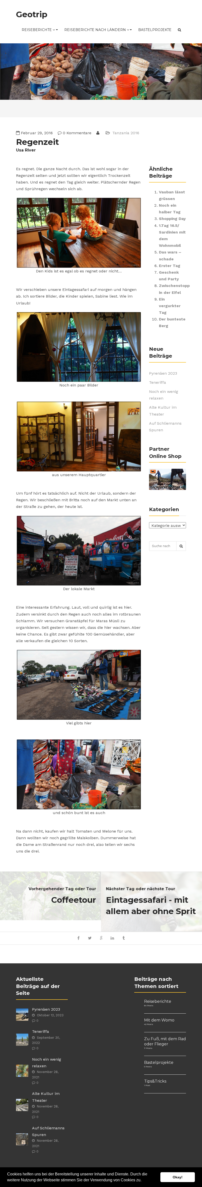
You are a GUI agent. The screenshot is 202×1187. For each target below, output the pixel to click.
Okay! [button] (178, 1177)
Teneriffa (157, 382)
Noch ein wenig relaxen (163, 395)
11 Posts (148, 1048)
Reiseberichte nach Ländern (95, 30)
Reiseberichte (37, 30)
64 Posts (148, 1005)
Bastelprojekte (154, 30)
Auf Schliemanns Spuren (165, 426)
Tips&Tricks (155, 1081)
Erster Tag (169, 265)
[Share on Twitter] (89, 938)
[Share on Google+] (101, 938)
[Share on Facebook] (78, 938)
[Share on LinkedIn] (112, 938)
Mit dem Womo (159, 1020)
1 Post (147, 1085)
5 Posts (148, 1066)
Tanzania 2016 (125, 133)
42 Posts (148, 1024)
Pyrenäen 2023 (163, 373)
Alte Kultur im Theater (163, 410)
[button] (143, 1180)
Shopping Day (172, 218)
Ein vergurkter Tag (170, 306)
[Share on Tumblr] (123, 938)
